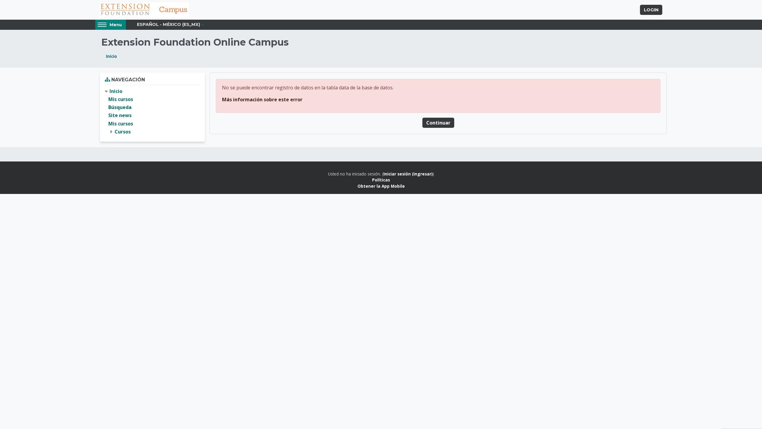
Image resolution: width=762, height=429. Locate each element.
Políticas (381, 180)
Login (651, 10)
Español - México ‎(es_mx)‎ (168, 24)
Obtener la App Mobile (381, 186)
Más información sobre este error (262, 99)
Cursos (123, 131)
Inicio (111, 56)
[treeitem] (152, 111)
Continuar (438, 122)
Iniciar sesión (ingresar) (408, 174)
